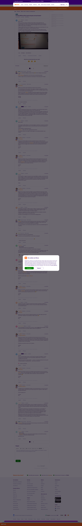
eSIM (39, 4)
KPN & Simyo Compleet (45, 4)
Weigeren (39, 268)
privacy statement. (54, 265)
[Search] (66, 4)
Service (52, 4)
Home (22, 4)
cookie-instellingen (31, 265)
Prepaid (30, 4)
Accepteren (29, 268)
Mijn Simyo (63, 4)
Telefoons (35, 4)
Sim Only (26, 4)
